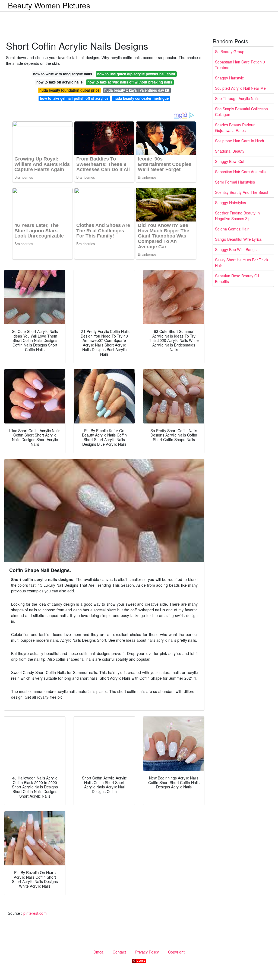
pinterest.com (35, 913)
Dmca (98, 952)
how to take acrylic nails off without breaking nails (129, 82)
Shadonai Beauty (229, 151)
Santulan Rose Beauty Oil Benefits (237, 278)
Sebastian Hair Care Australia (240, 171)
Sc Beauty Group (229, 51)
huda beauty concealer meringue (141, 98)
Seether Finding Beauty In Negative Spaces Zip (237, 215)
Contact (119, 952)
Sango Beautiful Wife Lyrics (238, 239)
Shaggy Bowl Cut (229, 161)
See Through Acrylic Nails (237, 98)
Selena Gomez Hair (232, 229)
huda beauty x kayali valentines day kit (136, 90)
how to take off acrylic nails (59, 82)
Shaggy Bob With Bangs (236, 249)
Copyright (176, 952)
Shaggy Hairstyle (229, 78)
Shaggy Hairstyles (230, 202)
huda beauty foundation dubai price (69, 90)
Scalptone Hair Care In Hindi (239, 140)
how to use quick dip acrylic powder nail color (136, 73)
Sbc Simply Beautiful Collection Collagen (241, 111)
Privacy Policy (147, 952)
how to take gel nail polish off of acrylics (74, 98)
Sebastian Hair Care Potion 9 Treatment (240, 64)
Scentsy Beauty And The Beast (241, 192)
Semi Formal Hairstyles (235, 182)
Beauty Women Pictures (49, 5)
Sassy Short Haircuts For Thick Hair (241, 262)
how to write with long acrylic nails (62, 73)
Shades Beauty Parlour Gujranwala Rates (235, 127)
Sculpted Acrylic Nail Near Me (240, 88)
